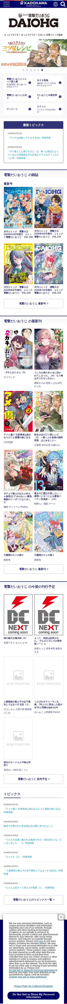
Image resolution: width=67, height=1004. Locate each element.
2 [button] (27, 70)
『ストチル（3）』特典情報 (18, 857)
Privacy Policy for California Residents (33, 986)
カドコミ (46, 109)
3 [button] (31, 70)
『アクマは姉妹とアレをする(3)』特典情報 (29, 137)
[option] (33, 53)
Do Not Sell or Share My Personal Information (32, 970)
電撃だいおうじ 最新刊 (32, 569)
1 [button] (24, 70)
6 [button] (42, 70)
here (41, 941)
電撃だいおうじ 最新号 (32, 303)
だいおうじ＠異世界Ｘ (47, 96)
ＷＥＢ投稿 (46, 82)
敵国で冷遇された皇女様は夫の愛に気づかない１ (28, 826)
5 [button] (39, 70)
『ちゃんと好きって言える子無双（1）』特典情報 (29, 887)
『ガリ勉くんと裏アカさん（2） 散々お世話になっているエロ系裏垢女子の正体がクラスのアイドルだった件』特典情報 (33, 154)
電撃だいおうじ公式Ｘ (17, 96)
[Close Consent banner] (61, 917)
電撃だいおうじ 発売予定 (32, 778)
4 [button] (35, 70)
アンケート (12, 109)
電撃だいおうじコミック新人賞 (17, 83)
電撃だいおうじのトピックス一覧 (32, 899)
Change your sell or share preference (28, 977)
